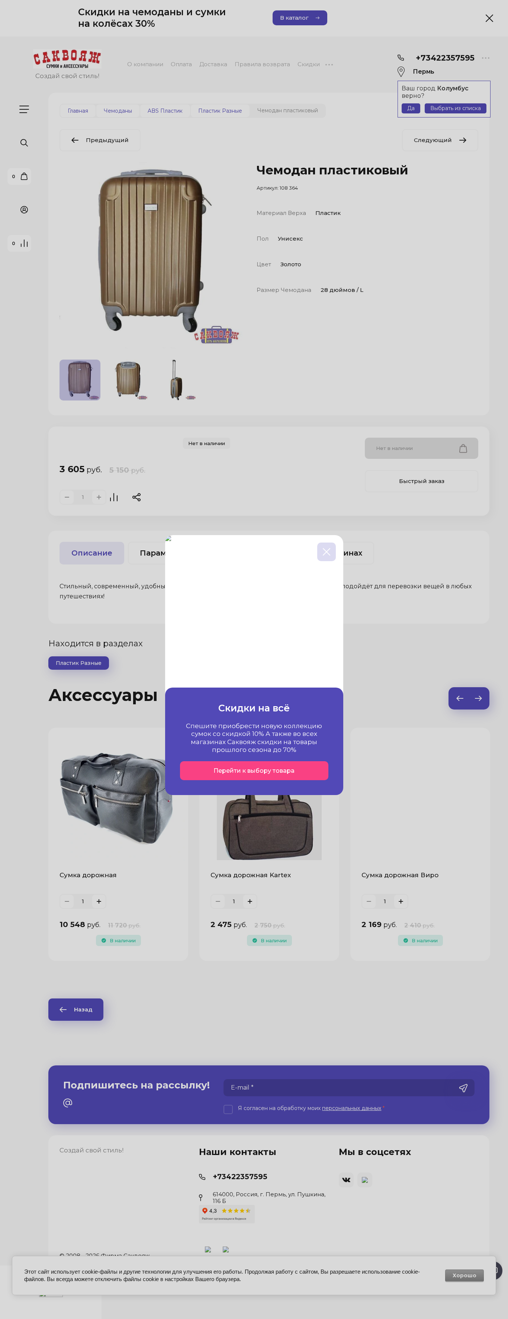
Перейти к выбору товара (254, 770)
